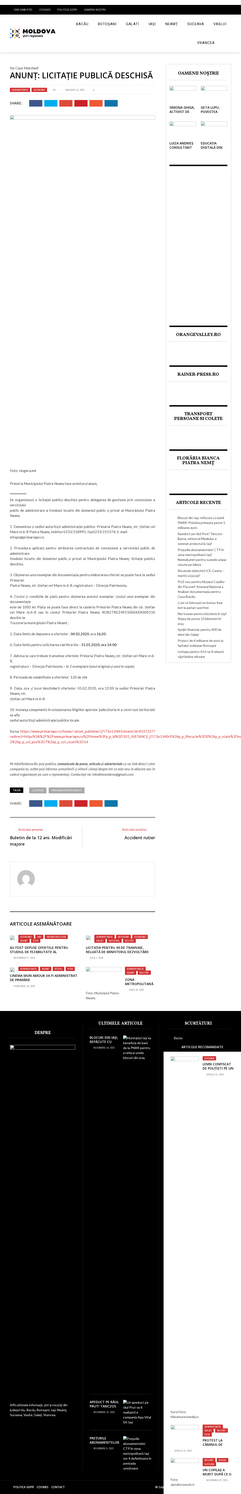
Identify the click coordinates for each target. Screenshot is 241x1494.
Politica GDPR (67, 9)
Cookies (44, 9)
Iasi (39, 937)
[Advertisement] (198, 241)
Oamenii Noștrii (95, 9)
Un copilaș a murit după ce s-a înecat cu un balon (217, 1476)
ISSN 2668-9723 (23, 9)
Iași (152, 24)
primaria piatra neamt (67, 790)
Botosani (123, 937)
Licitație (38, 790)
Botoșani (107, 24)
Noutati (129, 940)
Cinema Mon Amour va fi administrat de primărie (43, 977)
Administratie (20, 90)
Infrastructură (56, 937)
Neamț (171, 24)
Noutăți (144, 972)
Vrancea (206, 43)
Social (58, 969)
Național (114, 940)
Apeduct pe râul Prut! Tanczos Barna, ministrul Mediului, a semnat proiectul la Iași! (200, 539)
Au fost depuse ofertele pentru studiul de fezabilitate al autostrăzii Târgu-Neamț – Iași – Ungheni (39, 954)
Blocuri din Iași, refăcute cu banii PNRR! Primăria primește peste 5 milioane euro (201, 523)
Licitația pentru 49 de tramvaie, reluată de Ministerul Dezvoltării (117, 949)
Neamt (24, 940)
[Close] (168, 1046)
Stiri (35, 940)
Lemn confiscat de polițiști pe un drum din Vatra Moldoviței (218, 1070)
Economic (39, 90)
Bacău (82, 24)
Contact (58, 1487)
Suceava (195, 24)
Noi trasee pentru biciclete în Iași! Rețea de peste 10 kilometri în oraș (202, 619)
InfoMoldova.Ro (26, 764)
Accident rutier (140, 837)
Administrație (135, 969)
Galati (132, 24)
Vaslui (219, 24)
